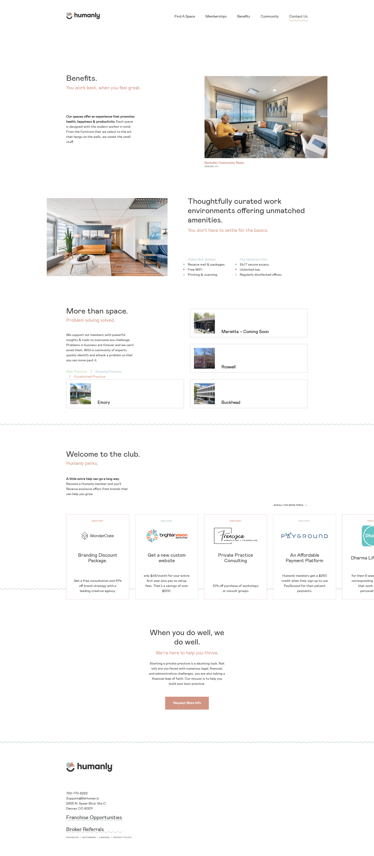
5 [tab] (110, 267)
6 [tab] (113, 267)
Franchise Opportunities (94, 817)
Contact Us (298, 16)
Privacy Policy (122, 837)
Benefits (243, 16)
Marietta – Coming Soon (245, 332)
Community (270, 16)
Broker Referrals (85, 829)
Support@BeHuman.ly (82, 798)
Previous (52, 238)
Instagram (89, 837)
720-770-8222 (77, 793)
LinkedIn (104, 837)
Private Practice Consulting (235, 558)
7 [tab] (115, 267)
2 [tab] (102, 267)
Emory (104, 403)
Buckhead (230, 403)
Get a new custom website (167, 558)
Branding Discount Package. (97, 558)
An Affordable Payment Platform (304, 558)
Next (162, 238)
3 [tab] (104, 267)
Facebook (72, 837)
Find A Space (185, 16)
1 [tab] (99, 267)
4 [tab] (107, 267)
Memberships (216, 16)
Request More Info (187, 703)
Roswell (228, 367)
